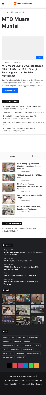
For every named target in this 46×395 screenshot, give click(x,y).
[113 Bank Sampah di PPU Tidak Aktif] (8, 177)
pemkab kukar (27, 349)
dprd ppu (27, 341)
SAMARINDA (21, 357)
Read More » (10, 90)
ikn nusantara (26, 345)
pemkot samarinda (33, 353)
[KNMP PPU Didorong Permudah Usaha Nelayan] (37, 309)
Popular (11, 156)
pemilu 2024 (15, 349)
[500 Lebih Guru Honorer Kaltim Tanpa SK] (8, 199)
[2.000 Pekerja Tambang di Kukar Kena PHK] (37, 320)
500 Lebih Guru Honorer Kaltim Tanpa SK (19, 122)
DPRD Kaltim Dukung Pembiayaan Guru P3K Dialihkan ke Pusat (30, 186)
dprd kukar (17, 341)
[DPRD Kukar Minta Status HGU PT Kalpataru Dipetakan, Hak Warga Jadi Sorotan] (8, 320)
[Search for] (43, 4)
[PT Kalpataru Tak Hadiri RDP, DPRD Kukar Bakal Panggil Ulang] (23, 320)
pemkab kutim (7, 353)
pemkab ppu (20, 353)
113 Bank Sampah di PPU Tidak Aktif (17, 112)
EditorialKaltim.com (11, 380)
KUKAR (5, 349)
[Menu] (3, 4)
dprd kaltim (6, 341)
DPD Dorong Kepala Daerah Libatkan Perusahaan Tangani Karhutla (29, 166)
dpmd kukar (21, 337)
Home (5, 12)
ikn (18, 345)
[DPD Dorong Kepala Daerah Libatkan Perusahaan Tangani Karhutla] (8, 167)
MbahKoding (37, 380)
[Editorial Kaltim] (23, 3)
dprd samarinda (8, 345)
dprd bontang (33, 337)
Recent (35, 156)
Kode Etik (13, 384)
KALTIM (36, 345)
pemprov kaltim (8, 357)
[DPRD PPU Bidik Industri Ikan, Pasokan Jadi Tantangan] (8, 210)
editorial (6, 63)
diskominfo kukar (8, 337)
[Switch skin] (39, 4)
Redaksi (39, 384)
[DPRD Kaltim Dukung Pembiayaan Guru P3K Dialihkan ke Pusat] (8, 188)
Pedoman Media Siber (27, 384)
